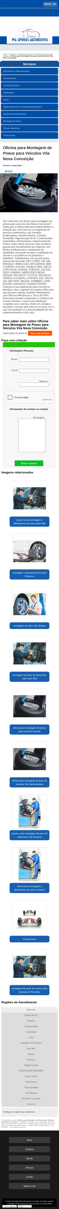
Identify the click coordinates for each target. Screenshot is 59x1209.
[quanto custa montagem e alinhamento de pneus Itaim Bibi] (29, 497)
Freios (6, 100)
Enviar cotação (29, 463)
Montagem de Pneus (12, 121)
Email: (15, 370)
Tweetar (8, 171)
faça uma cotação (40, 333)
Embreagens (8, 93)
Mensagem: (39, 417)
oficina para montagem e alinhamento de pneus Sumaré (29, 888)
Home (29, 1140)
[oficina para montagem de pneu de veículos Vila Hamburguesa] (29, 758)
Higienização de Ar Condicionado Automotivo (22, 107)
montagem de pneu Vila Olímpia (30, 625)
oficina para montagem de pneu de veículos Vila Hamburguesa (29, 782)
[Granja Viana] (29, 916)
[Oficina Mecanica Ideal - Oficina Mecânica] (29, 34)
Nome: (15, 359)
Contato (29, 1177)
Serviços (29, 64)
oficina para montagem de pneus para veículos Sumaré (29, 730)
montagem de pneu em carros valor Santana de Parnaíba (29, 990)
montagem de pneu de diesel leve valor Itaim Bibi (29, 677)
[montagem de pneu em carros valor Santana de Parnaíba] (29, 965)
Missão (29, 1158)
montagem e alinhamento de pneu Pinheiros (29, 574)
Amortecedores (9, 78)
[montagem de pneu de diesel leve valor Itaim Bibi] (29, 652)
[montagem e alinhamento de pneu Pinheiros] (29, 550)
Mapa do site (29, 1186)
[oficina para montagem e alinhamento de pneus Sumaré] (29, 863)
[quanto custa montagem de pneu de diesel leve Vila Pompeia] (29, 810)
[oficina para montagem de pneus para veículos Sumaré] (29, 705)
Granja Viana (29, 939)
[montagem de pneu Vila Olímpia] (29, 602)
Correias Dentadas (11, 85)
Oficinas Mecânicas (11, 128)
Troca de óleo (9, 135)
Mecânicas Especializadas (14, 114)
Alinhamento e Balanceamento (16, 71)
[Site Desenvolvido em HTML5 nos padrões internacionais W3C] (25, 1206)
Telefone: (44, 381)
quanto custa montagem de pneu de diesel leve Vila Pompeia (29, 835)
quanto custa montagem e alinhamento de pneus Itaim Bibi (29, 522)
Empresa (29, 1149)
